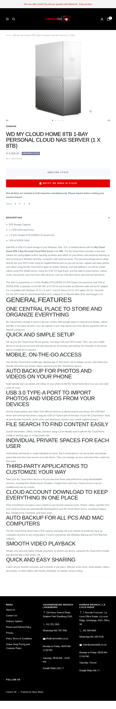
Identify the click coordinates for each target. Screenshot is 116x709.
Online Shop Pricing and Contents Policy (18, 646)
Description (14, 217)
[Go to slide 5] (63, 120)
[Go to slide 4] (60, 120)
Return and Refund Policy (18, 627)
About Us (10, 609)
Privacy (10, 632)
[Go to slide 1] (52, 120)
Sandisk (11, 126)
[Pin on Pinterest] (19, 204)
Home (8, 35)
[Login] (102, 19)
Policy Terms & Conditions (19, 638)
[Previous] (7, 120)
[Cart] (108, 19)
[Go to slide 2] (55, 120)
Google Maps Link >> (53, 668)
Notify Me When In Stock (60, 183)
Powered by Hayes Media (32, 692)
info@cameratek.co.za (57, 638)
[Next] (108, 120)
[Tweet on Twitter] (24, 204)
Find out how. (85, 4)
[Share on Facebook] (15, 204)
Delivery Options (14, 621)
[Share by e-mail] (29, 204)
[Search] (13, 19)
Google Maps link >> (89, 670)
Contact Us (11, 615)
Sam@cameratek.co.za (94, 644)
